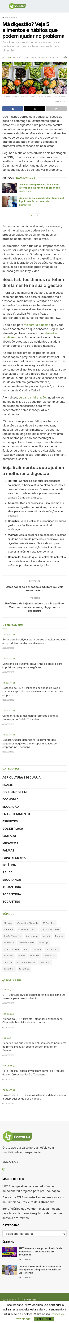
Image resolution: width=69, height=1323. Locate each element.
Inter (26, 949)
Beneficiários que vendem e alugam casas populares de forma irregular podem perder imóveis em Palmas (34, 1046)
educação (9, 943)
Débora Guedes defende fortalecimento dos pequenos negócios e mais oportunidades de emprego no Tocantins (29, 743)
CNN (8, 57)
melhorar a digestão (37, 324)
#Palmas (8, 923)
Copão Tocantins (13, 936)
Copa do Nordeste (49, 929)
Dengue (59, 936)
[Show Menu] (3, 6)
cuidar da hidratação (32, 397)
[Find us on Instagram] (3, 1169)
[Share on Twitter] (34, 108)
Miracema (10, 843)
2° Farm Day (49, 923)
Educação (10, 806)
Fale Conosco (29, 1299)
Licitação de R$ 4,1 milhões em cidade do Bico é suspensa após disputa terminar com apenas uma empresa (32, 691)
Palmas (8, 850)
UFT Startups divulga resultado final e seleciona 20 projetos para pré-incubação (41, 1251)
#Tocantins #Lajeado (27, 923)
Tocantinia (11, 887)
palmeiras (34, 956)
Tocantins (9, 635)
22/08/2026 (26, 191)
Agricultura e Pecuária (21, 777)
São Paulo (45, 962)
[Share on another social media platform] (56, 108)
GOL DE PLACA (12, 828)
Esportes (10, 821)
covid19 (47, 936)
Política (9, 865)
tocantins (24, 969)
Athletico (9, 929)
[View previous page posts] (31, 215)
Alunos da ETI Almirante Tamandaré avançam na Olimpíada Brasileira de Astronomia (40, 1269)
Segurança (11, 879)
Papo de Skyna (14, 858)
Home (5, 17)
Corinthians (32, 936)
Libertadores (52, 949)
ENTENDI (44, 1319)
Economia (10, 799)
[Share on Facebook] (12, 108)
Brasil (7, 785)
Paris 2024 (49, 956)
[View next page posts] (37, 215)
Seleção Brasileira (25, 962)
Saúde (14, 17)
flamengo (43, 943)
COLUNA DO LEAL (14, 792)
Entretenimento (16, 814)
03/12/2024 (23, 57)
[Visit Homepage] (17, 6)
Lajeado (9, 836)
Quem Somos (9, 1299)
